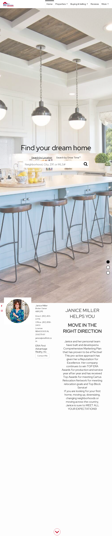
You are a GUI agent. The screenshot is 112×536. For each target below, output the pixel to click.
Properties (61, 5)
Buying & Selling (79, 5)
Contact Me (42, 356)
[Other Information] (108, 273)
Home (50, 4)
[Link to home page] (9, 4)
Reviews (95, 4)
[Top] (108, 262)
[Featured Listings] (108, 267)
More (105, 5)
